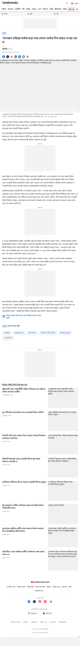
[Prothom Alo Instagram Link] (41, 602)
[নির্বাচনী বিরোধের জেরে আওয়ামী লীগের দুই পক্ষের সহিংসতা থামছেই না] (63, 468)
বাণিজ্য (28, 9)
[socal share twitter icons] (8, 58)
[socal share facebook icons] (4, 58)
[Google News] (51, 602)
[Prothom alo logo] (40, 582)
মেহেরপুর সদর (19, 333)
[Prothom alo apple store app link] (47, 613)
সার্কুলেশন (34, 622)
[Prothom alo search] (67, 3)
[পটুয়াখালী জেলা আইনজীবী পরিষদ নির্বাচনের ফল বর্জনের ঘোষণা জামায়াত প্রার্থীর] (63, 398)
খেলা (39, 9)
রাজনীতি (18, 9)
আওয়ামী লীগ (8, 338)
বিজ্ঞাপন (25, 622)
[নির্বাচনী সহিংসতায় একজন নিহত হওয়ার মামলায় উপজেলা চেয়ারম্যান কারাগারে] (63, 444)
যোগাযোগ (53, 622)
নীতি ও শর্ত (43, 622)
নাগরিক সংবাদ (11, 587)
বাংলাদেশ (11, 9)
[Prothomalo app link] (32, 613)
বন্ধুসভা (49, 587)
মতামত (34, 9)
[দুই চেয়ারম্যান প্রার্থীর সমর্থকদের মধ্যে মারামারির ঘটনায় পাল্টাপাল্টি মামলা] (63, 514)
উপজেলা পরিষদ (65, 333)
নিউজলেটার (62, 622)
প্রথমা (70, 587)
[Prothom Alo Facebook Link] (30, 602)
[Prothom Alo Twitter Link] (35, 602)
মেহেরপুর (7, 333)
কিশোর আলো (21, 587)
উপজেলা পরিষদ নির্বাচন (48, 333)
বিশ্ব (23, 9)
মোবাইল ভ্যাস (39, 591)
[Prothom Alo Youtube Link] (46, 602)
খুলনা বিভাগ (32, 333)
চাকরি (51, 9)
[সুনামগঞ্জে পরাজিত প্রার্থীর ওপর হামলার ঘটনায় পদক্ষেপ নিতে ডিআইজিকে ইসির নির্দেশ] (63, 537)
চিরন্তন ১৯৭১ (56, 587)
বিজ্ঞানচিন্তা (30, 587)
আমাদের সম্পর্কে (15, 622)
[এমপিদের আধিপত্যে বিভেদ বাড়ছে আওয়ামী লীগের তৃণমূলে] (63, 491)
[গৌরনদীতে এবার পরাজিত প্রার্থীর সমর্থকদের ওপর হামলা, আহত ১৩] (63, 560)
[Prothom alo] (10, 3)
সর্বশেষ (4, 9)
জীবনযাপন (58, 9)
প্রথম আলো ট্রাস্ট (40, 587)
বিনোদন (45, 9)
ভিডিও (65, 9)
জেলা (4, 33)
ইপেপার (64, 587)
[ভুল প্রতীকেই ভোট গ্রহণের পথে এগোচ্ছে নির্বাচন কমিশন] (63, 421)
